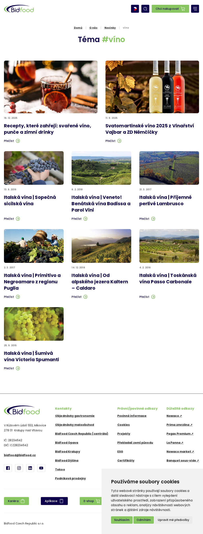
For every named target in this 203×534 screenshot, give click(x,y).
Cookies (123, 425)
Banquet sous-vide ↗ (183, 460)
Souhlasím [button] (121, 520)
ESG (120, 452)
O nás (93, 27)
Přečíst (9, 141)
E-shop (89, 501)
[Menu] (195, 9)
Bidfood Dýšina (66, 460)
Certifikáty (125, 460)
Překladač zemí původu (135, 443)
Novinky (110, 27)
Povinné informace (132, 416)
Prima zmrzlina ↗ (179, 425)
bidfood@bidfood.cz (20, 455)
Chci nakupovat (167, 9)
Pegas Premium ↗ (180, 434)
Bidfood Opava (66, 443)
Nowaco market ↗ (180, 452)
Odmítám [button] (144, 520)
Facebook (8, 468)
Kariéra (13, 501)
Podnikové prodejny (70, 478)
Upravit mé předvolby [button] (173, 520)
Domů (78, 27)
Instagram (19, 468)
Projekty (123, 434)
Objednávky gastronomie (75, 416)
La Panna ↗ (175, 443)
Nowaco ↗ (174, 416)
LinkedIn (30, 468)
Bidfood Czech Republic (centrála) (81, 434)
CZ (135, 9)
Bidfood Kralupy (67, 452)
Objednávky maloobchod (74, 425)
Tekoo (60, 469)
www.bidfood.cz (22, 410)
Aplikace (51, 501)
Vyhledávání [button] (145, 9)
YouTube (41, 468)
